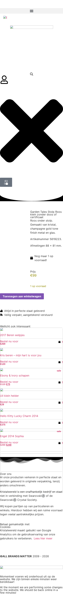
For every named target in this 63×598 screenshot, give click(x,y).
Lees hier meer (43, 538)
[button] (31, 11)
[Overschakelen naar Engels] (5, 17)
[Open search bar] (31, 74)
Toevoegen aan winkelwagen (22, 296)
